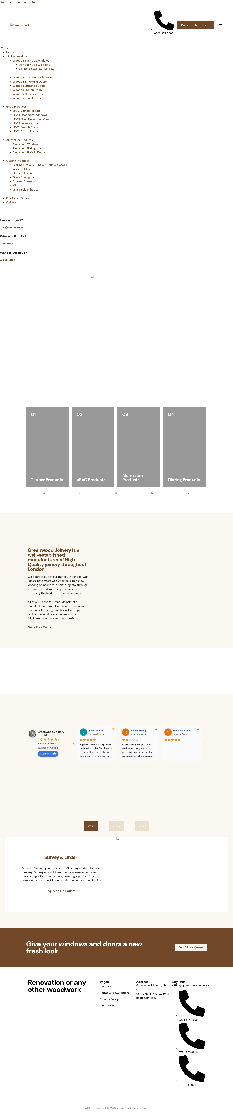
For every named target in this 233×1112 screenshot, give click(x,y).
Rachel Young (138, 730)
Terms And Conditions (114, 992)
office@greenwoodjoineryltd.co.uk (195, 985)
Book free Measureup (195, 25)
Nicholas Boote (181, 730)
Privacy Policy (109, 999)
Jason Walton (96, 730)
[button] (220, 25)
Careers (105, 986)
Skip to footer (31, 2)
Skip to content (10, 2)
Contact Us (107, 1005)
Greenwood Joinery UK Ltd (51, 733)
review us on (46, 753)
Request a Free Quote (60, 891)
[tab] (91, 826)
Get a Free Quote (40, 627)
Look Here (7, 243)
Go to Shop (7, 260)
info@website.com (12, 227)
